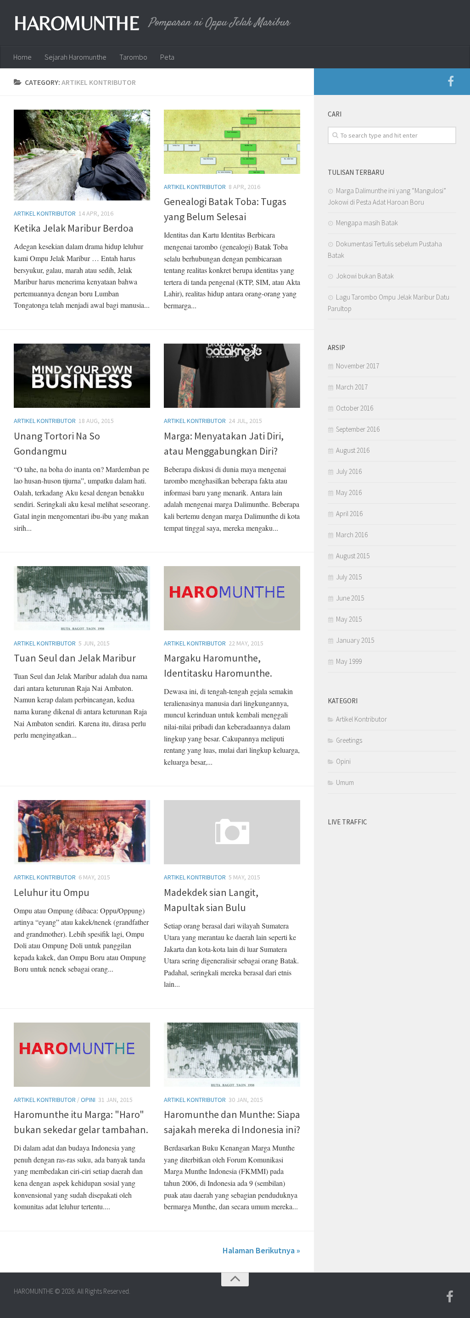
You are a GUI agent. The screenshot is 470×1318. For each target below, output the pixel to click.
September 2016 (358, 429)
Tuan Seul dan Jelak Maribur (75, 657)
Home (22, 56)
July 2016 (349, 471)
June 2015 (350, 598)
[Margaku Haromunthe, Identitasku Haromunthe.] (232, 598)
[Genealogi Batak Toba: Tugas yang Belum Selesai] (232, 142)
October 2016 (354, 408)
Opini (88, 1100)
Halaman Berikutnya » (261, 1250)
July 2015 (349, 577)
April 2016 (349, 513)
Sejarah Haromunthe (75, 56)
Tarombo (133, 56)
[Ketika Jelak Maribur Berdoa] (82, 155)
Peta (167, 56)
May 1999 (349, 661)
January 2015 (355, 640)
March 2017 (352, 387)
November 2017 (357, 365)
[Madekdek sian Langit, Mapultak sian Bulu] (232, 832)
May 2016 (349, 492)
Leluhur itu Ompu (52, 892)
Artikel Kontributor (45, 213)
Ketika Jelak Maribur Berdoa (74, 228)
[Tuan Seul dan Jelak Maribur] (82, 598)
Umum (345, 782)
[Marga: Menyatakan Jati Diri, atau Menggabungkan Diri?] (232, 376)
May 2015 (349, 619)
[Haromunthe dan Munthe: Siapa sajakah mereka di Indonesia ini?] (232, 1055)
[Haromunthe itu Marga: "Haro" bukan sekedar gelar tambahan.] (82, 1055)
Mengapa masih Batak (367, 222)
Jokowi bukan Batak (365, 276)
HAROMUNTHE (77, 23)
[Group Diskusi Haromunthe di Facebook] (450, 81)
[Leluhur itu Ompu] (82, 832)
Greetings (349, 740)
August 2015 (352, 555)
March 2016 (352, 534)
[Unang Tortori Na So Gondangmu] (82, 376)
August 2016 (352, 450)
